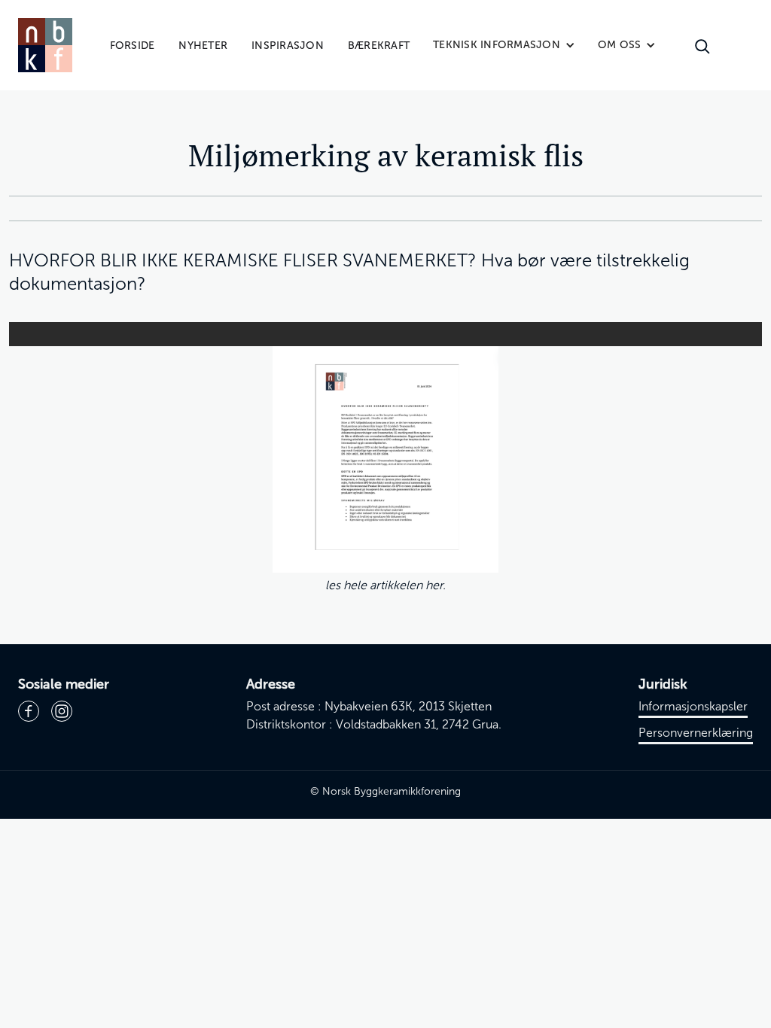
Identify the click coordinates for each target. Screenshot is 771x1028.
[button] (504, 45)
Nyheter (202, 45)
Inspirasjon (287, 45)
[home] (45, 45)
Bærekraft (379, 45)
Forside (132, 45)
